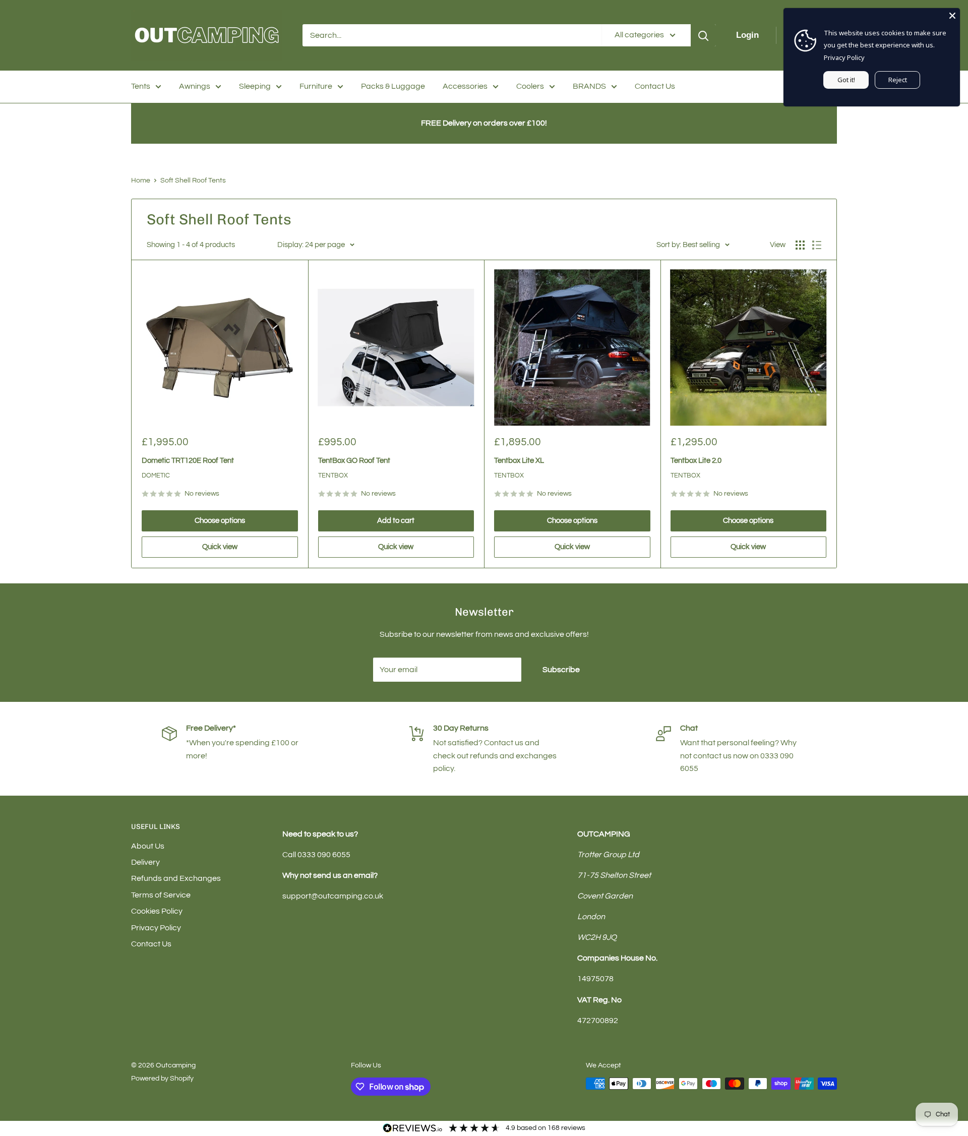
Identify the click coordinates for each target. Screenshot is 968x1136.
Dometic (156, 475)
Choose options (220, 520)
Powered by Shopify (162, 1078)
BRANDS (589, 86)
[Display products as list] (816, 245)
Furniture (315, 86)
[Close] (952, 16)
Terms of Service (161, 895)
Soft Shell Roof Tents (193, 180)
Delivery (145, 862)
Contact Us (655, 86)
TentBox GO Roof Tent (354, 460)
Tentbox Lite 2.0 (696, 460)
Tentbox (333, 475)
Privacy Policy (156, 928)
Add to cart (395, 520)
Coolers (530, 86)
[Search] (703, 35)
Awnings (194, 86)
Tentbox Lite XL (519, 460)
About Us (147, 846)
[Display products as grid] (800, 245)
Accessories (465, 86)
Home (140, 180)
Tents (140, 86)
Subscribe (561, 670)
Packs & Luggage (393, 86)
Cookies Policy (157, 911)
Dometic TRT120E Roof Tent (188, 460)
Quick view (219, 547)
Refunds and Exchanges (176, 878)
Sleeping (255, 86)
